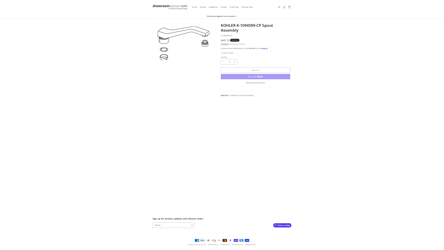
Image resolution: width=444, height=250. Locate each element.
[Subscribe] (191, 225)
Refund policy (213, 244)
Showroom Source (200, 244)
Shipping (224, 44)
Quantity (224, 57)
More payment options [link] (255, 82)
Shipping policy (250, 244)
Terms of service (237, 244)
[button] (279, 7)
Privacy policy (224, 244)
